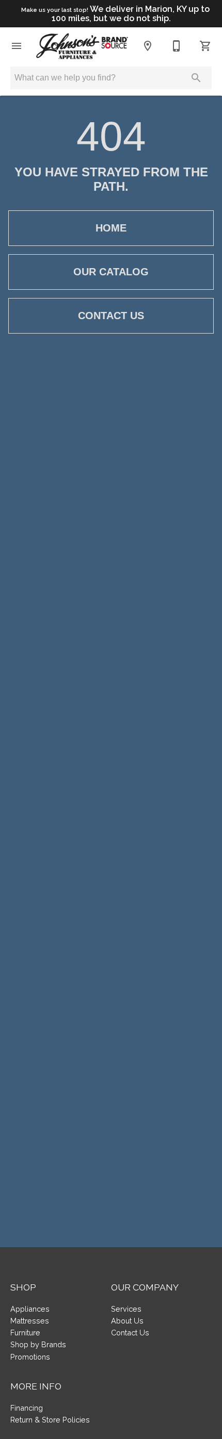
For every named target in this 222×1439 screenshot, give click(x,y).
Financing (26, 1407)
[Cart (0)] (205, 46)
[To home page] (82, 46)
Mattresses (29, 1320)
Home (111, 228)
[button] (16, 46)
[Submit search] (196, 78)
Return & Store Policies (50, 1419)
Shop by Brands (38, 1344)
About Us (127, 1320)
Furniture (25, 1332)
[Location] (147, 46)
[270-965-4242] (176, 46)
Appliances (30, 1308)
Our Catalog (111, 271)
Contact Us (111, 315)
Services (126, 1308)
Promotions (30, 1356)
